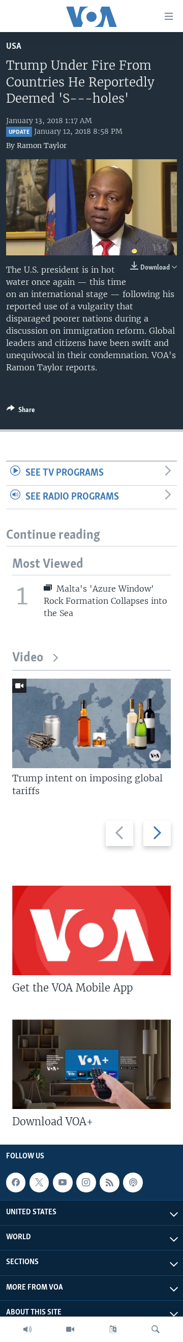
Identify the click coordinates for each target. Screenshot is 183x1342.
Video (27, 658)
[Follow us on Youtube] (62, 1182)
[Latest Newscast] (27, 1329)
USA (13, 46)
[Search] (155, 1329)
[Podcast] (132, 1182)
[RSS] (109, 1182)
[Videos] (70, 1329)
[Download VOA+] (91, 1064)
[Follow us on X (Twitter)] (39, 1182)
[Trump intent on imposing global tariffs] (91, 723)
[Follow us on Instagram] (86, 1182)
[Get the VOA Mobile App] (91, 930)
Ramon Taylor (42, 145)
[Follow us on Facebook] (15, 1182)
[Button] (21, 411)
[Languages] (113, 1329)
